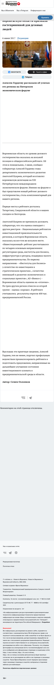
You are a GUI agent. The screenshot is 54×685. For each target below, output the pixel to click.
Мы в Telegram (22, 10)
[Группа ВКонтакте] (14, 72)
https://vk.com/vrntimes (26, 652)
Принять (45, 17)
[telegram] (31, 397)
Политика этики (8, 566)
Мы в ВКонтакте (7, 10)
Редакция (23, 38)
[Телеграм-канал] (27, 77)
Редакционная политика (11, 562)
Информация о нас (38, 10)
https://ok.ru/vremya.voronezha (13, 655)
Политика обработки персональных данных (20, 668)
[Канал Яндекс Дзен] (40, 72)
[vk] (23, 397)
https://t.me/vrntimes (10, 652)
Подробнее (46, 622)
